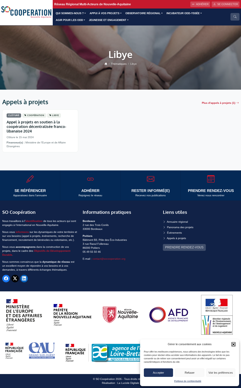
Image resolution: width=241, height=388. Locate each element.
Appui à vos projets (104, 13)
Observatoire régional (143, 13)
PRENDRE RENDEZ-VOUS (184, 247)
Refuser (189, 372)
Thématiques (119, 63)
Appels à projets (176, 238)
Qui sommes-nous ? (70, 13)
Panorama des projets (180, 227)
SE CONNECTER (227, 4)
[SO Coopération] (26, 12)
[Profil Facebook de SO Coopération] (6, 278)
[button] (233, 344)
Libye (55, 115)
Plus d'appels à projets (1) (218, 102)
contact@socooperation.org (108, 258)
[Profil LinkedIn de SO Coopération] (24, 278)
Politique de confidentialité (187, 381)
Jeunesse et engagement (107, 20)
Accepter (158, 372)
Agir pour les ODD (69, 20)
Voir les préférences (220, 372)
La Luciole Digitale (128, 382)
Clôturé (13, 115)
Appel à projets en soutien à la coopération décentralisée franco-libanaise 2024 (36, 126)
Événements (174, 232)
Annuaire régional (177, 221)
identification (34, 220)
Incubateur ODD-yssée (183, 13)
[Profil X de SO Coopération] (15, 278)
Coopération (35, 115)
